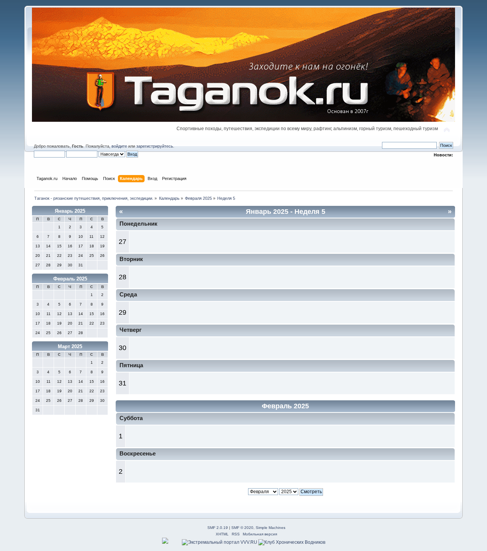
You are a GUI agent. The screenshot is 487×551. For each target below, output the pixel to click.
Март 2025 (70, 346)
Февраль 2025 (70, 279)
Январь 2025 (70, 211)
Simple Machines (270, 528)
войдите (119, 146)
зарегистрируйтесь (154, 146)
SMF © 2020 (242, 528)
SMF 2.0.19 (217, 528)
